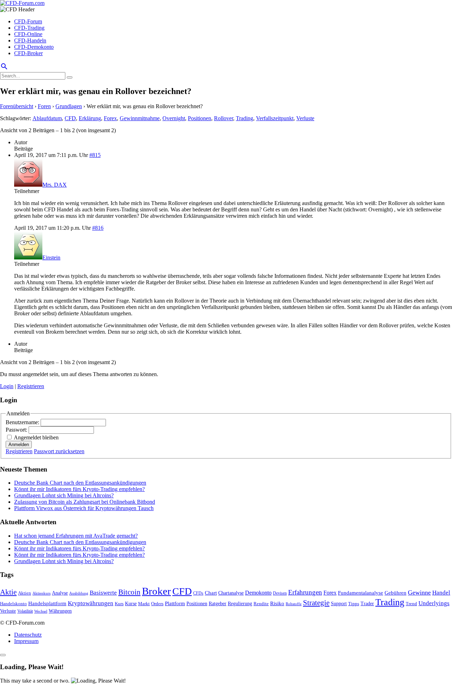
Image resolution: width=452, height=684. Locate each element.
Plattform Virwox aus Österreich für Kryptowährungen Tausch (84, 508)
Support (339, 603)
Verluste (305, 118)
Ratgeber (217, 603)
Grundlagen (68, 106)
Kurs (119, 603)
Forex (110, 118)
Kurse (131, 603)
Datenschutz (28, 635)
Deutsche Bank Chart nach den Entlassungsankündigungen (80, 483)
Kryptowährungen (90, 603)
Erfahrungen (305, 592)
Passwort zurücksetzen (59, 451)
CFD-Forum (28, 21)
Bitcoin (129, 592)
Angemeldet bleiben (36, 437)
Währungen (60, 611)
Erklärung (90, 118)
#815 (95, 155)
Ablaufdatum (47, 118)
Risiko (277, 603)
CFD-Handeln (30, 40)
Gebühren (395, 593)
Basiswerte (103, 592)
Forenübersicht (16, 106)
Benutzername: (23, 422)
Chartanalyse (231, 593)
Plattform (175, 603)
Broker (156, 591)
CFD (70, 118)
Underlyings (434, 603)
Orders (157, 603)
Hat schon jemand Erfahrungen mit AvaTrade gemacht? (76, 536)
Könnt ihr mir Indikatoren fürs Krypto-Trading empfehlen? (79, 489)
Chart (211, 593)
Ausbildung (78, 593)
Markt (144, 603)
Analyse (60, 593)
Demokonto (258, 593)
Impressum (26, 641)
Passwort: (17, 430)
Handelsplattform (47, 603)
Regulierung (240, 603)
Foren (44, 106)
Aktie (8, 592)
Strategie (316, 602)
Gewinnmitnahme (140, 118)
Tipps (353, 603)
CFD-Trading (29, 28)
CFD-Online (28, 34)
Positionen (199, 118)
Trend (411, 603)
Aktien (24, 593)
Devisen (280, 593)
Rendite (261, 603)
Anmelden (18, 444)
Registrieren (30, 386)
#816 (97, 228)
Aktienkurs (41, 593)
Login (6, 386)
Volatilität (25, 611)
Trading (244, 118)
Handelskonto (13, 603)
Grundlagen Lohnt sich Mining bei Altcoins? (64, 495)
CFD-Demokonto (34, 47)
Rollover (223, 118)
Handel (441, 592)
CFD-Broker (28, 53)
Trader (367, 603)
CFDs (198, 593)
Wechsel (40, 611)
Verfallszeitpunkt (274, 118)
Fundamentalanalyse (360, 593)
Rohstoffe (294, 604)
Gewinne (419, 592)
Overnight (173, 118)
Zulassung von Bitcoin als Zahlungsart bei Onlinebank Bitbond (84, 502)
